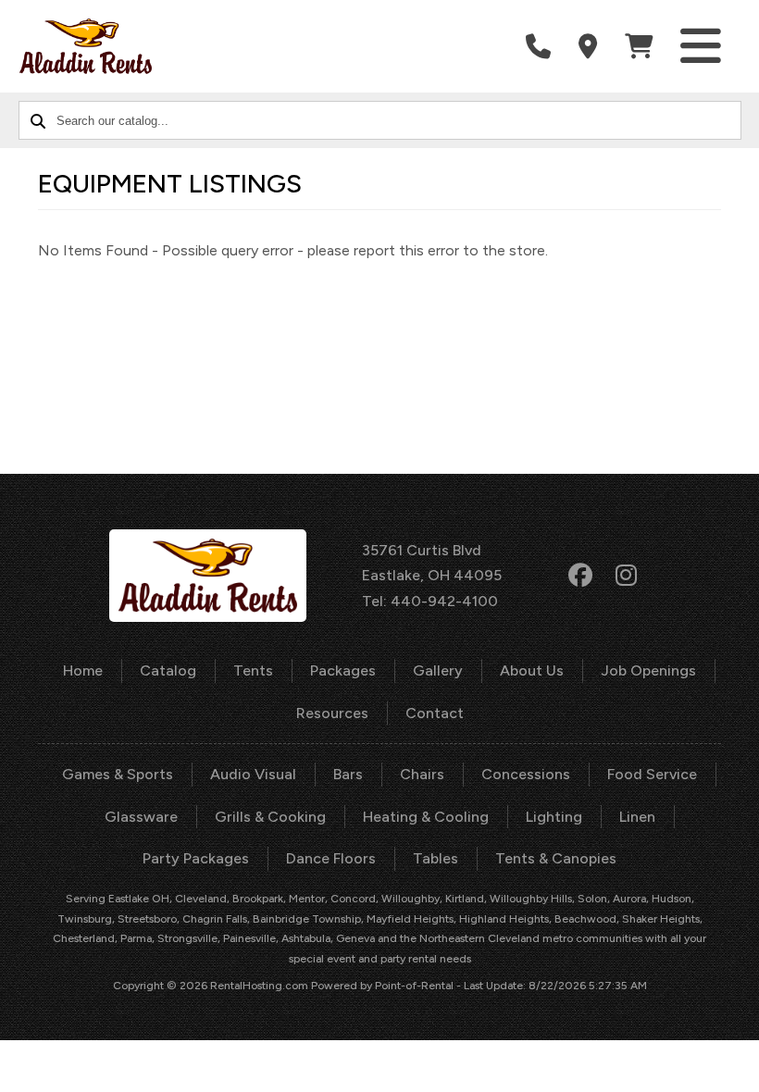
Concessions (525, 774)
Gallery (438, 670)
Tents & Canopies (555, 858)
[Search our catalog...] (37, 120)
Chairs (422, 774)
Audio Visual (253, 774)
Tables (435, 858)
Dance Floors (331, 858)
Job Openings (648, 670)
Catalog (168, 670)
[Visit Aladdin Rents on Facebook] (580, 575)
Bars (348, 774)
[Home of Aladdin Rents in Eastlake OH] (86, 46)
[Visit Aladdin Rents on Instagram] (626, 575)
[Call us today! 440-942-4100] (538, 46)
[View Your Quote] (639, 46)
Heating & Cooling (426, 816)
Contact (434, 713)
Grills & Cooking (270, 816)
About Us (532, 670)
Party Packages (196, 858)
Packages (343, 670)
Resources (332, 713)
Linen (637, 816)
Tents (253, 670)
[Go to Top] (723, 1058)
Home (83, 670)
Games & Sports (117, 774)
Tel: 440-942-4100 (430, 601)
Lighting (554, 816)
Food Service (652, 774)
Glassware (141, 816)
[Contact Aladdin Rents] (588, 46)
